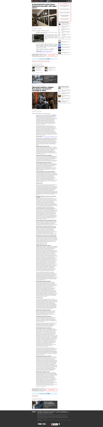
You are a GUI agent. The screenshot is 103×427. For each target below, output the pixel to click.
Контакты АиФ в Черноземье (46, 411)
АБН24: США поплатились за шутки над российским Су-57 (65, 44)
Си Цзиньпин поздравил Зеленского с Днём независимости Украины (66, 47)
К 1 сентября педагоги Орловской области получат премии (65, 19)
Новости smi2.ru (34, 83)
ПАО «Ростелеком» (34, 109)
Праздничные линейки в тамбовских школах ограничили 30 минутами (64, 12)
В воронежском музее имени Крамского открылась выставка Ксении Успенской (52, 68)
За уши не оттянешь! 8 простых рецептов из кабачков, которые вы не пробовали (66, 96)
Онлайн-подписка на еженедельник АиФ (42, 412)
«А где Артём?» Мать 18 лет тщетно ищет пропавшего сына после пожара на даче (66, 35)
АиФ (36, 26)
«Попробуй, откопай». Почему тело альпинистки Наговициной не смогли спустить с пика (66, 24)
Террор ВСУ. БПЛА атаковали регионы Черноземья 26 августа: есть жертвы (64, 6)
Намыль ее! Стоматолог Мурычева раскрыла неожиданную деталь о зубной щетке (66, 93)
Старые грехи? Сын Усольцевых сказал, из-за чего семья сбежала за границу (66, 99)
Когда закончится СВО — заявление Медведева (65, 49)
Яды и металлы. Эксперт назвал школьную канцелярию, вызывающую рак (65, 101)
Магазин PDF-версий (51, 412)
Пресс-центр (58, 411)
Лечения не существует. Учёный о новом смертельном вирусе (66, 87)
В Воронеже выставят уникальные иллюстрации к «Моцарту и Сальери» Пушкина (39, 68)
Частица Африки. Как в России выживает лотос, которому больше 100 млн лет (66, 29)
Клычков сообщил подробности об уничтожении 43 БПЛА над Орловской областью (64, 16)
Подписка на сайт (53, 411)
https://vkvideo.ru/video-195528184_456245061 (49, 136)
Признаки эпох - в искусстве (39, 72)
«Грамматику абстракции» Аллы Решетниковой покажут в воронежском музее (44, 51)
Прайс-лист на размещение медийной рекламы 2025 (62, 412)
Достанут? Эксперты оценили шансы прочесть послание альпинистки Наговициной (66, 91)
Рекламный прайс (39, 411)
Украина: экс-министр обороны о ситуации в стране (65, 41)
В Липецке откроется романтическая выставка (38, 70)
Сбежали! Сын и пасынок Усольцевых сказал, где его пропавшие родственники (66, 27)
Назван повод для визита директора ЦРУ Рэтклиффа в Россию (65, 52)
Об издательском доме (64, 411)
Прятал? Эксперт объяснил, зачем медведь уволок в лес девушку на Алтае (66, 32)
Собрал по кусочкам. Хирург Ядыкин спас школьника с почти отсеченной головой (66, 37)
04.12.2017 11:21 (33, 3)
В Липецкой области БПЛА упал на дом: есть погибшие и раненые (64, 9)
